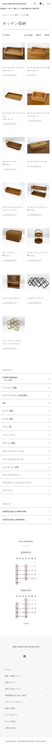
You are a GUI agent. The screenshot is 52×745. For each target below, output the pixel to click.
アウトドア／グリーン (11, 475)
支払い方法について (13, 688)
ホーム (4, 15)
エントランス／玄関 (10, 467)
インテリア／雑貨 (10, 387)
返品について (10, 682)
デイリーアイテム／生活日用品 (15, 395)
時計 (4, 403)
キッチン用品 (13, 15)
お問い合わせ (10, 728)
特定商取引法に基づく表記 (15, 695)
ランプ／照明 (8, 410)
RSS (7, 708)
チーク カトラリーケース (37, 161)
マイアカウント (11, 714)
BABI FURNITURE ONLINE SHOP (14, 4)
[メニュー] (48, 4)
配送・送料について (13, 676)
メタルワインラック (35, 298)
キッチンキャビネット (11, 298)
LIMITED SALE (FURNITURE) (15, 511)
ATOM (12, 708)
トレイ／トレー (9, 434)
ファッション (8, 490)
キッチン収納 (25, 15)
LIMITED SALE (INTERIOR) (14, 519)
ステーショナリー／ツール (13, 451)
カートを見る (10, 721)
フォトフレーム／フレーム (13, 459)
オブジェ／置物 (9, 443)
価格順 (38, 35)
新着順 (46, 35)
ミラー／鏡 (7, 426)
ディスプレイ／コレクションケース (17, 482)
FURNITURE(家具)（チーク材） (10, 378)
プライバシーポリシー (14, 702)
